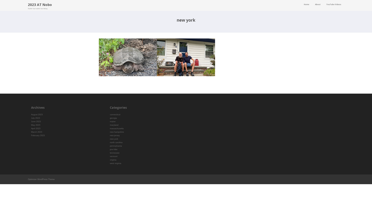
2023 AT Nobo (40, 4)
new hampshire (117, 132)
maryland (114, 125)
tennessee (114, 153)
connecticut (115, 114)
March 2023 (36, 132)
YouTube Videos (333, 4)
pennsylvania (116, 146)
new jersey (115, 135)
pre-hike (113, 149)
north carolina (116, 142)
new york (114, 139)
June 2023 (36, 121)
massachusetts (117, 128)
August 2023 (37, 114)
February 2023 (38, 135)
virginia (113, 160)
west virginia (115, 163)
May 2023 (35, 125)
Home (306, 4)
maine (113, 121)
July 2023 (35, 118)
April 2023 (35, 128)
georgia (113, 118)
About (318, 4)
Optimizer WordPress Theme (41, 179)
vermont (113, 156)
